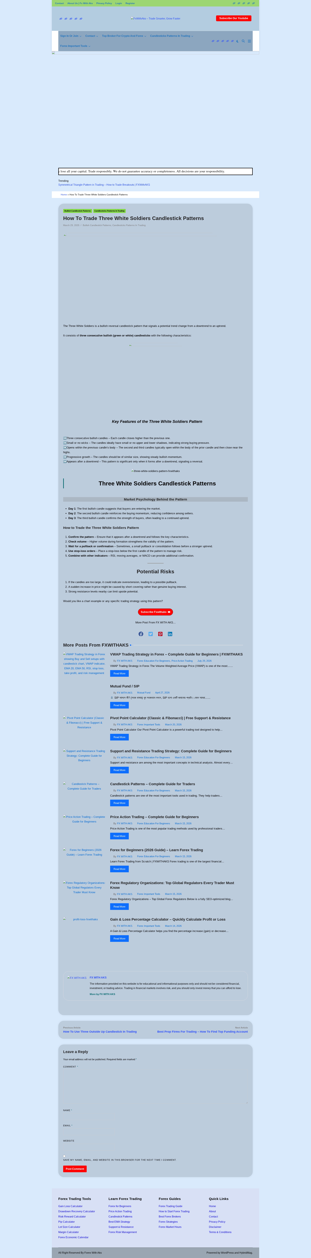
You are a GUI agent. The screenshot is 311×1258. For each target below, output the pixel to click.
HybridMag (245, 1252)
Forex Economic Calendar (73, 1237)
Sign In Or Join (69, 36)
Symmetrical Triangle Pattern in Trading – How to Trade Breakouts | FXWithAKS (104, 184)
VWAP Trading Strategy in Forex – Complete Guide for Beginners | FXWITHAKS (176, 654)
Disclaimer (215, 1227)
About (212, 1211)
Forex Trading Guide (170, 1206)
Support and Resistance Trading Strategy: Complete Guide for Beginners (171, 751)
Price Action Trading (182, 661)
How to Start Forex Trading (174, 1211)
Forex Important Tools (73, 46)
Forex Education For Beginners (153, 661)
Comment (70, 1066)
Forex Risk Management (123, 1232)
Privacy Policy (104, 3)
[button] (155, 612)
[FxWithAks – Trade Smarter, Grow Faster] (155, 109)
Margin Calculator (68, 1232)
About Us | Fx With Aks (80, 3)
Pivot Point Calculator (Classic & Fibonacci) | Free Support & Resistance (170, 718)
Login (118, 3)
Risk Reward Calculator (72, 1216)
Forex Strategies (168, 1221)
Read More (119, 673)
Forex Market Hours (170, 1227)
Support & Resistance (121, 1227)
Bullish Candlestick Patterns (77, 211)
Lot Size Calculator (69, 1227)
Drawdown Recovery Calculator (76, 1211)
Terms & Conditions (220, 1232)
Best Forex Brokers (170, 1216)
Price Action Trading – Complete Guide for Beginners (154, 817)
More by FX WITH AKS (102, 994)
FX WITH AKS (124, 661)
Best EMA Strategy (119, 1221)
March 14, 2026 (173, 926)
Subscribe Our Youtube (233, 18)
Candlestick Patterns (120, 1216)
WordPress (227, 1252)
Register (130, 3)
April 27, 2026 (162, 692)
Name (67, 1110)
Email (68, 1125)
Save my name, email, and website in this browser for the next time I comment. (120, 1160)
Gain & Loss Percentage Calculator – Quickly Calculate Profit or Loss (167, 919)
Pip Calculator (66, 1221)
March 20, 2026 (173, 724)
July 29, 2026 (204, 661)
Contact (59, 3)
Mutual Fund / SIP (124, 686)
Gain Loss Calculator (70, 1206)
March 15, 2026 (183, 757)
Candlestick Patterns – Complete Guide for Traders (152, 784)
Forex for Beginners (120, 1206)
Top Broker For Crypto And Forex (122, 36)
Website (69, 1140)
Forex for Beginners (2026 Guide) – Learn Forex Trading (156, 850)
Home (64, 194)
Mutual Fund (143, 692)
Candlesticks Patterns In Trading (170, 36)
